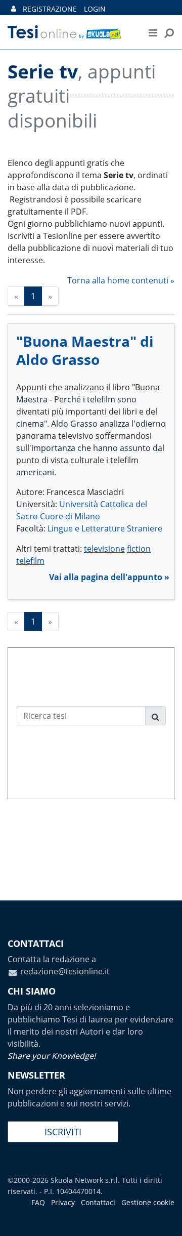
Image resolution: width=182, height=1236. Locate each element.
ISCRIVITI (62, 1132)
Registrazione (50, 9)
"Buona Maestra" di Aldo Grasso (85, 350)
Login (95, 9)
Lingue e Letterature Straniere (105, 528)
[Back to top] (164, 1218)
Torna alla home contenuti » (120, 280)
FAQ (38, 1202)
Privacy (63, 1202)
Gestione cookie (147, 1202)
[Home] (70, 32)
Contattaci (98, 1202)
